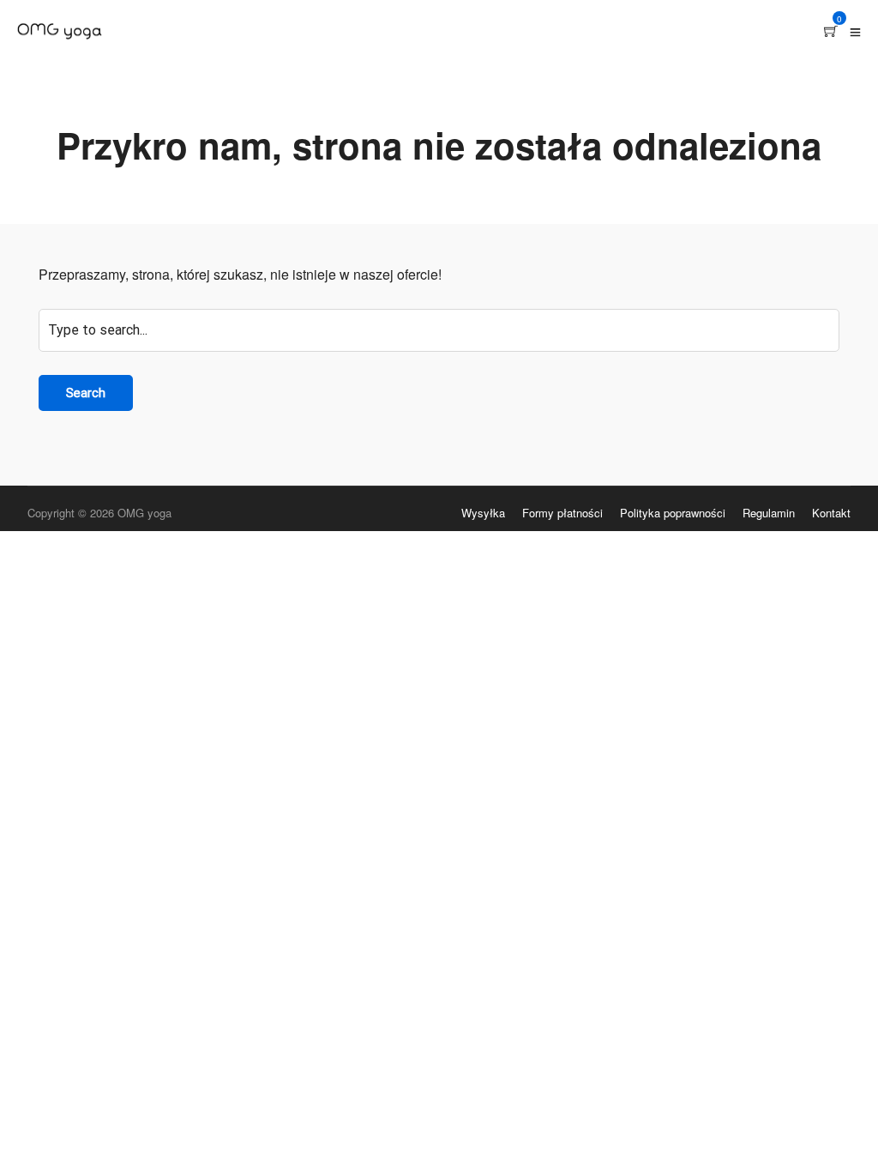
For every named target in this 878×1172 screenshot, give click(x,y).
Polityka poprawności (672, 512)
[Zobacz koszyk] (831, 31)
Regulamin (769, 512)
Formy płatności (562, 512)
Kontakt (831, 512)
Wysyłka (483, 512)
